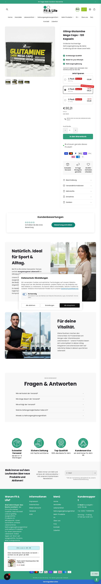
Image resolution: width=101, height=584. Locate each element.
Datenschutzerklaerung (69, 289)
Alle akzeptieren (69, 305)
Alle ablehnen (30, 305)
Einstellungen (49, 305)
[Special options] (96, 579)
